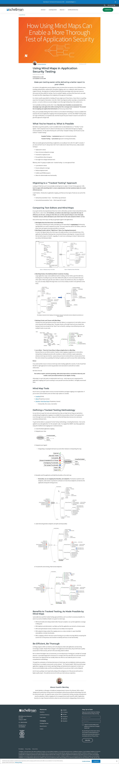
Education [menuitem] (42, 712)
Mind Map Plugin (45, 401)
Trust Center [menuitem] (43, 717)
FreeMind (37, 396)
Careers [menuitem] (41, 729)
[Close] (116, 761)
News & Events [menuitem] (43, 726)
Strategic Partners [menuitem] (44, 723)
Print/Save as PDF (82, 64)
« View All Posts (22, 15)
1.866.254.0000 (23, 722)
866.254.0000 (111, 5)
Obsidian (37, 401)
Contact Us (108, 10)
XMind (37, 399)
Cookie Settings (86, 761)
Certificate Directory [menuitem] (44, 715)
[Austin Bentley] (35, 63)
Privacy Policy (95, 736)
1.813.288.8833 (22, 727)
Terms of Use (35, 749)
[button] (43, 10)
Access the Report (70, 1)
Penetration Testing (38, 74)
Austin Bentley (42, 64)
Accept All (96, 761)
